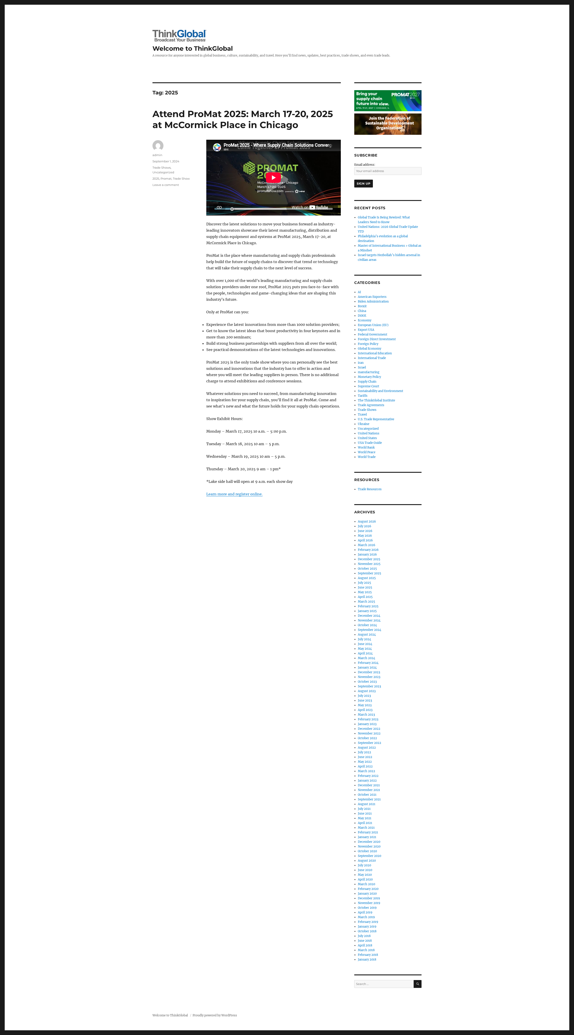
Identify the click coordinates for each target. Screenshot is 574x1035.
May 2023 (365, 705)
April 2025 (365, 597)
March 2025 (366, 602)
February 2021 (368, 832)
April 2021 (365, 823)
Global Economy (369, 349)
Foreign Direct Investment (377, 339)
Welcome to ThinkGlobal (192, 48)
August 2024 (367, 634)
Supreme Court (368, 386)
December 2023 (369, 672)
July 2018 (364, 936)
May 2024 (365, 649)
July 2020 (364, 865)
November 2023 (369, 677)
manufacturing (368, 372)
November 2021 (369, 790)
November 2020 (369, 846)
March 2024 (366, 658)
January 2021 (367, 837)
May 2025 (365, 592)
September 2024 (369, 630)
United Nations (368, 433)
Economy (364, 320)
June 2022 (365, 757)
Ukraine (363, 424)
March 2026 (366, 545)
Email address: (364, 165)
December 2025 (369, 559)
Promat (166, 178)
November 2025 (369, 564)
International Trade (372, 358)
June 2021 (365, 813)
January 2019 (367, 926)
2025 (155, 178)
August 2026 (367, 521)
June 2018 (365, 941)
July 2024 (364, 639)
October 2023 (367, 682)
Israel (362, 367)
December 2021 (369, 785)
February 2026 (368, 550)
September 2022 (369, 743)
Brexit (362, 306)
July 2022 (364, 752)
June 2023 (365, 700)
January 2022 (367, 780)
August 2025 (367, 578)
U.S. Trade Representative (376, 419)
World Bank (366, 447)
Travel (362, 414)
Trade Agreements (371, 405)
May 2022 (365, 762)
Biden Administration (373, 301)
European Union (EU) (373, 325)
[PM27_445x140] (388, 100)
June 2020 (365, 870)
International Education (375, 353)
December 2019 (369, 898)
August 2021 (366, 804)
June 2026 (365, 531)
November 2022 (369, 733)
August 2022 (367, 748)
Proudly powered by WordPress (215, 1015)
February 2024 (368, 663)
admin (157, 155)
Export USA (366, 330)
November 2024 (369, 620)
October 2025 (367, 569)
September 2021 (369, 799)
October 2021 (367, 795)
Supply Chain (367, 381)
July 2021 (364, 809)
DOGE (362, 316)
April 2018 (365, 945)
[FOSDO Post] (388, 124)
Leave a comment (165, 185)
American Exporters (372, 297)
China (362, 311)
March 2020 (366, 884)
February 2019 (368, 922)
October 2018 (367, 931)
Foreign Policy (368, 344)
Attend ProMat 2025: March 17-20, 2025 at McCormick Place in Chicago (242, 119)
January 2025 (367, 611)
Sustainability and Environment (380, 391)
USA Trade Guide (370, 443)
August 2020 (367, 861)
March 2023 (366, 715)
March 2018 (366, 950)
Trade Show (181, 178)
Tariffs (362, 396)
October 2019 (367, 908)
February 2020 (368, 889)
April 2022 (365, 766)
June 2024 (365, 644)
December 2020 (369, 842)
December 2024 (369, 616)
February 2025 (368, 606)
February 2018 (368, 955)
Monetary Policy (369, 377)
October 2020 (367, 851)
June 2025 (365, 587)
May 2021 (364, 818)
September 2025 (369, 573)
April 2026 (365, 540)
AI (359, 292)
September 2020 (369, 856)
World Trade (367, 457)
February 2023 (368, 719)
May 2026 (365, 536)
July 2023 (364, 696)
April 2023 (365, 710)
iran (361, 363)
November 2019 (369, 903)
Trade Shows (161, 167)
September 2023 (369, 686)
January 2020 (367, 894)
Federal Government (372, 334)
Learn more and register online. (234, 494)
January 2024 (367, 667)
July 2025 (364, 583)
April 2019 (365, 912)
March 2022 (366, 771)
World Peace (366, 452)
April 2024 (365, 653)
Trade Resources (370, 489)
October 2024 (367, 625)
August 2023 (367, 691)
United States (367, 438)
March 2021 (366, 828)
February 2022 (368, 776)
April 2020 (365, 879)
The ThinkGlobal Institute (376, 400)
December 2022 (369, 729)
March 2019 (366, 917)
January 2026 (367, 554)
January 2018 (367, 959)
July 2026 (364, 526)
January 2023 (367, 724)
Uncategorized (163, 172)
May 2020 (365, 875)
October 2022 (367, 738)
